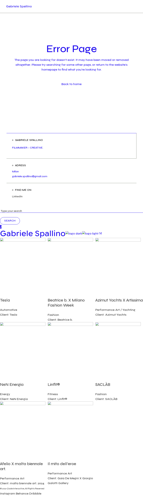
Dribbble (35, 493)
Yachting (129, 310)
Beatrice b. (65, 319)
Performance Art (107, 310)
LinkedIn (17, 196)
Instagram (7, 493)
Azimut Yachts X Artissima (119, 300)
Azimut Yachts (115, 314)
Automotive (8, 310)
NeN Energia (11, 384)
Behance (22, 493)
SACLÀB (102, 384)
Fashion (53, 315)
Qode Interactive (15, 488)
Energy (5, 394)
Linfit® (54, 384)
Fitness (53, 394)
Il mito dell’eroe (62, 464)
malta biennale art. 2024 (27, 483)
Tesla (5, 300)
